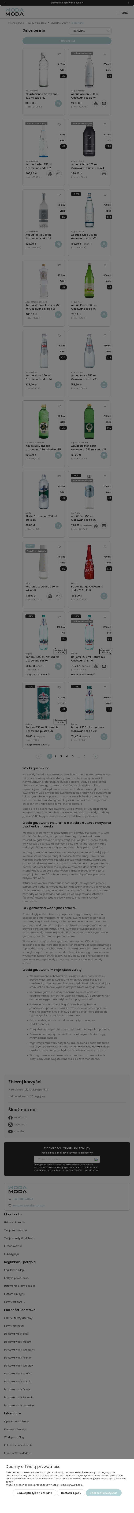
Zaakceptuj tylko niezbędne (34, 1493)
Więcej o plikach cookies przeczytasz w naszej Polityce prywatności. (44, 1485)
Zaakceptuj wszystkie (103, 1493)
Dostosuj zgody (71, 1493)
